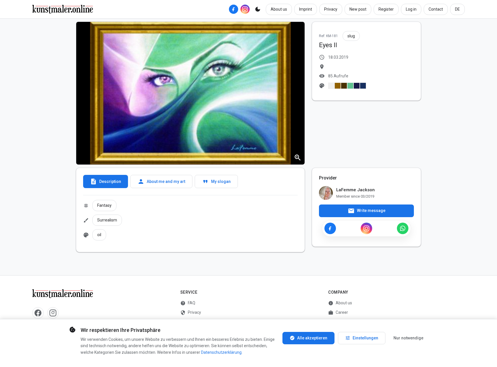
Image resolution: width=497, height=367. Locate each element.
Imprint (305, 9)
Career (338, 312)
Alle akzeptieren (308, 338)
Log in (411, 9)
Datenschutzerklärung (221, 352)
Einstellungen (361, 338)
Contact (436, 9)
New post (357, 9)
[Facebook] (233, 9)
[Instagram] (245, 9)
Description (105, 181)
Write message (366, 210)
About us (279, 9)
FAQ (187, 303)
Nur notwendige (408, 338)
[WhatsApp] (402, 228)
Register (386, 9)
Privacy (330, 9)
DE (457, 9)
